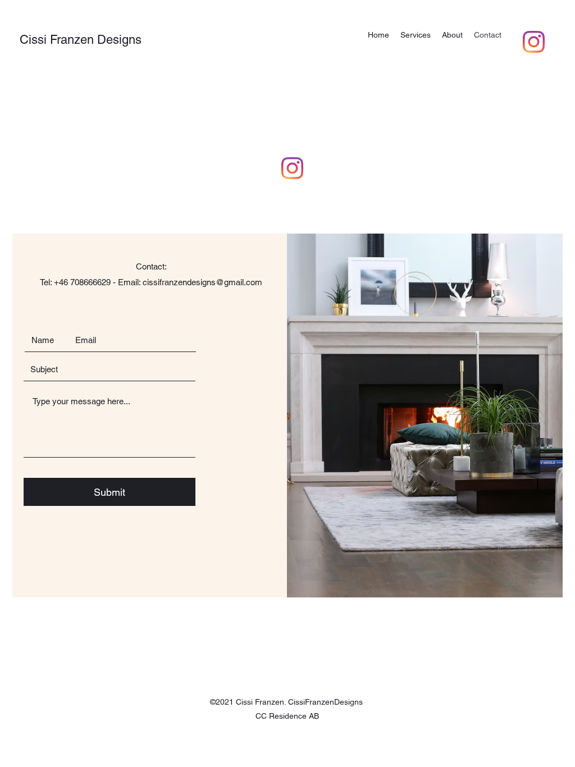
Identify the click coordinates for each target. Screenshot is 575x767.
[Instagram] (534, 42)
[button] (415, 35)
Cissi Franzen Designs (81, 40)
